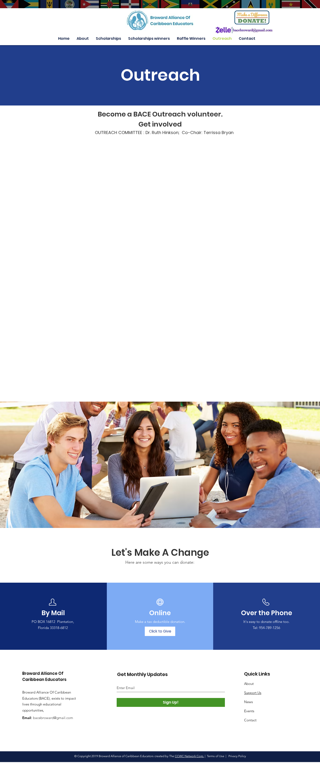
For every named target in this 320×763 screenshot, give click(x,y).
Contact (250, 720)
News (248, 702)
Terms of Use (215, 756)
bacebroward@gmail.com (53, 718)
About (249, 683)
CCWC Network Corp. (189, 756)
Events (249, 711)
